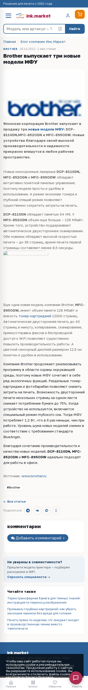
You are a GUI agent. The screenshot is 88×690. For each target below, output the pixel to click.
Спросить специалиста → (28, 576)
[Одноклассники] (56, 510)
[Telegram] (28, 510)
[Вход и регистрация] (68, 15)
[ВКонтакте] (37, 510)
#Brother (13, 487)
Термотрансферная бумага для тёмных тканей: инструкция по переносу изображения (43, 600)
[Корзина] (80, 14)
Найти (74, 29)
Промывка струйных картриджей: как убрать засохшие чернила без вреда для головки (41, 611)
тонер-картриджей (35, 316)
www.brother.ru (34, 476)
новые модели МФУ (46, 129)
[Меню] (8, 16)
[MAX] (46, 510)
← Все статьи (14, 501)
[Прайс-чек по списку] (60, 28)
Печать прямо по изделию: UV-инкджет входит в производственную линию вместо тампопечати (43, 624)
